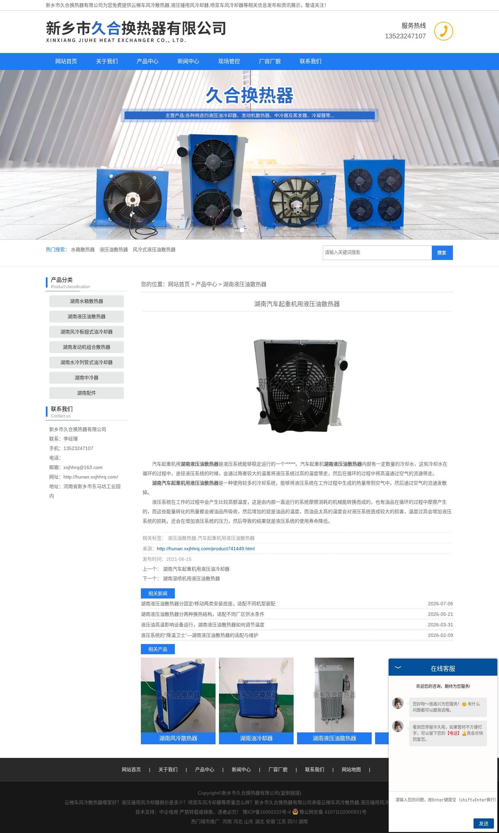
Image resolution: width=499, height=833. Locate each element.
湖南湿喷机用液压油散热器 (191, 578)
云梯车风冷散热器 (150, 5)
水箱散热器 (83, 249)
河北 (238, 821)
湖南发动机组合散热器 (86, 347)
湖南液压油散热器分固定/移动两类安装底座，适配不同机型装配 (208, 603)
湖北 (259, 821)
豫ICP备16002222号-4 (267, 812)
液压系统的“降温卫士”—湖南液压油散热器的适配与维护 (199, 635)
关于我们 (107, 61)
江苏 (281, 821)
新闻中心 (188, 61)
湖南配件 (86, 393)
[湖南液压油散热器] (334, 695)
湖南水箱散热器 (86, 301)
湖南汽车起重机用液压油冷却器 (195, 569)
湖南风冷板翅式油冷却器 (86, 331)
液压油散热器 (114, 249)
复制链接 (290, 793)
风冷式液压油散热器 (154, 249)
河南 (227, 821)
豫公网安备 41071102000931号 (333, 812)
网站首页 (66, 61)
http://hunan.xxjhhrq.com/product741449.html (206, 548)
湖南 (303, 821)
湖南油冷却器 (256, 738)
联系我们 (310, 61)
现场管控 (229, 61)
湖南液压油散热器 (87, 316)
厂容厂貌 (270, 61)
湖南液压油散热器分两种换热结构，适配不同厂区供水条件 (202, 614)
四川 (292, 821)
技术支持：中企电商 (156, 812)
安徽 (270, 821)
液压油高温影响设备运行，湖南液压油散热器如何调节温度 (202, 624)
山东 (249, 821)
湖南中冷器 (86, 377)
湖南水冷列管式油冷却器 (86, 362)
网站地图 (351, 769)
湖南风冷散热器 (178, 738)
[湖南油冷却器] (256, 695)
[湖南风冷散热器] (178, 695)
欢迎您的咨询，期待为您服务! (443, 686)
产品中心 (148, 61)
